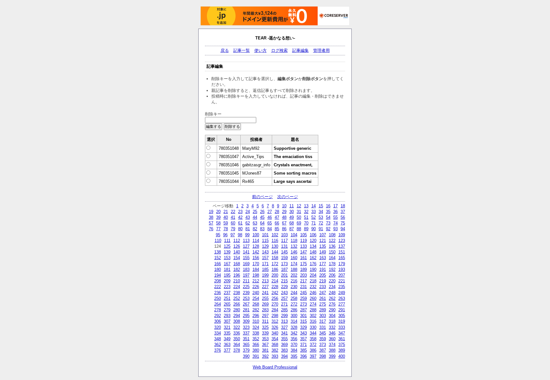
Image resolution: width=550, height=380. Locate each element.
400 (341, 356)
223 (227, 286)
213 (265, 281)
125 (227, 246)
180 (217, 269)
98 (240, 234)
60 (233, 223)
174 (294, 263)
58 (218, 223)
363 (227, 344)
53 (321, 217)
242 (274, 292)
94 (343, 228)
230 (294, 286)
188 (294, 269)
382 (274, 350)
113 (246, 240)
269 (265, 304)
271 (284, 304)
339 (265, 333)
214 (274, 281)
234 (332, 286)
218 (313, 281)
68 (291, 223)
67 (284, 223)
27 (269, 211)
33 (313, 211)
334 (217, 333)
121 (322, 240)
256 (274, 298)
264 (217, 304)
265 (227, 304)
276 (332, 304)
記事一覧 (241, 50)
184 (255, 269)
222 (217, 286)
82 (255, 228)
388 (332, 350)
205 (322, 275)
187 (284, 269)
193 (341, 269)
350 (236, 338)
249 (341, 292)
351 (246, 338)
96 (225, 234)
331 (322, 327)
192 (332, 269)
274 (313, 304)
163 (322, 257)
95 (218, 234)
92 (328, 228)
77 (218, 228)
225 (246, 286)
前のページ (262, 196)
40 (225, 217)
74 (335, 223)
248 (332, 292)
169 (246, 263)
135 (322, 246)
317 (322, 321)
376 (217, 350)
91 (321, 228)
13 (306, 206)
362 (217, 344)
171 (265, 263)
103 (284, 234)
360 (332, 338)
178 (332, 263)
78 (225, 228)
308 (236, 321)
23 (240, 211)
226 (255, 286)
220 (332, 281)
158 (274, 257)
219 (322, 281)
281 (246, 309)
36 (335, 211)
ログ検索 (279, 50)
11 (291, 206)
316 (313, 321)
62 (247, 223)
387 (322, 350)
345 (322, 333)
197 (246, 275)
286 (294, 309)
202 (294, 275)
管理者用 (321, 50)
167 (227, 263)
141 (246, 252)
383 (284, 350)
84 (269, 228)
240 (255, 292)
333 (341, 327)
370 (294, 344)
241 (265, 292)
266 (236, 304)
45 (262, 217)
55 (335, 217)
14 (313, 206)
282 (255, 309)
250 (217, 298)
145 (284, 252)
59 (225, 223)
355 (284, 338)
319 (341, 321)
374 (332, 344)
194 (217, 275)
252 (236, 298)
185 (265, 269)
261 (322, 298)
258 (294, 298)
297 (265, 315)
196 (236, 275)
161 (303, 257)
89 (306, 228)
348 (217, 338)
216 (294, 281)
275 (322, 304)
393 (274, 356)
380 (255, 350)
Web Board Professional (275, 367)
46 (269, 217)
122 (332, 240)
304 (332, 315)
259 (303, 298)
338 (255, 333)
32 (306, 211)
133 (303, 246)
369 (284, 344)
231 (303, 286)
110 (218, 240)
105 (303, 234)
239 (246, 292)
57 (211, 223)
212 (255, 281)
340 (274, 333)
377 (227, 350)
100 (255, 234)
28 (277, 211)
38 (211, 217)
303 (322, 315)
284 (274, 309)
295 (246, 315)
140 (236, 252)
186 (274, 269)
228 (274, 286)
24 (247, 211)
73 (328, 223)
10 (284, 206)
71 (313, 223)
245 (303, 292)
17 (335, 206)
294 (236, 315)
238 (236, 292)
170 (255, 263)
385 (303, 350)
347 (341, 333)
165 (341, 257)
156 (255, 257)
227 (265, 286)
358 (313, 338)
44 (255, 217)
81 (247, 228)
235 (341, 286)
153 (227, 257)
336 (236, 333)
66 (277, 223)
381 (265, 350)
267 (246, 304)
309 (246, 321)
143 (265, 252)
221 (341, 281)
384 (294, 350)
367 (265, 344)
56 (343, 217)
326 (274, 327)
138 (217, 252)
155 (246, 257)
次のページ (287, 196)
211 (246, 281)
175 (303, 263)
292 (217, 315)
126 (236, 246)
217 (303, 281)
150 (332, 252)
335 (227, 333)
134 (313, 246)
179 (341, 263)
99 (247, 234)
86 (284, 228)
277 (341, 304)
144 (274, 252)
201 (284, 275)
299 (284, 315)
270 (274, 304)
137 (341, 246)
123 (341, 240)
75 (343, 223)
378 (236, 350)
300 (294, 315)
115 (265, 240)
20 (218, 211)
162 (313, 257)
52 (313, 217)
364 (236, 344)
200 (274, 275)
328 (294, 327)
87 (291, 228)
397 (313, 356)
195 (227, 275)
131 (284, 246)
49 (291, 217)
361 (341, 338)
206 (332, 275)
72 (321, 223)
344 (313, 333)
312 (274, 321)
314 (294, 321)
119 (303, 240)
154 (236, 257)
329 (303, 327)
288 (313, 309)
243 (284, 292)
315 (303, 321)
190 (313, 269)
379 (246, 350)
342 (294, 333)
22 (233, 211)
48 (284, 217)
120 (313, 240)
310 (255, 321)
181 (227, 269)
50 (299, 217)
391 (255, 356)
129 (265, 246)
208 (217, 281)
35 (328, 211)
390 (246, 356)
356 (294, 338)
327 (284, 327)
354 (274, 338)
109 (341, 234)
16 (328, 206)
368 (274, 344)
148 (313, 252)
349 (227, 338)
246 (313, 292)
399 (332, 356)
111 (227, 240)
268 (255, 304)
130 (274, 246)
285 (284, 309)
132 (294, 246)
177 (322, 263)
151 (341, 252)
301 (303, 315)
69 (299, 223)
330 (313, 327)
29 (284, 211)
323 (246, 327)
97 (232, 234)
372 (313, 344)
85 (277, 228)
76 (211, 228)
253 (246, 298)
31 (299, 211)
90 (313, 228)
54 (328, 217)
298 (274, 315)
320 (217, 327)
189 (303, 269)
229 (284, 286)
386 (313, 350)
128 (255, 246)
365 (246, 344)
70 (306, 223)
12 (299, 206)
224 (236, 286)
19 (211, 211)
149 (322, 252)
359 (322, 338)
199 (265, 275)
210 (236, 281)
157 (265, 257)
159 (284, 257)
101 (265, 234)
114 (255, 240)
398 (322, 356)
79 (233, 228)
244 (294, 292)
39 (218, 217)
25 (255, 211)
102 (274, 234)
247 (322, 292)
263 (341, 298)
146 (294, 252)
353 (265, 338)
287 (303, 309)
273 (303, 304)
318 (332, 321)
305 (341, 315)
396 (303, 356)
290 (332, 309)
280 (236, 309)
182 (236, 269)
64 (262, 223)
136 (332, 246)
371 (303, 344)
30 (291, 211)
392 (265, 356)
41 (233, 217)
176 (313, 263)
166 (217, 263)
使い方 (260, 50)
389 (341, 350)
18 (343, 206)
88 (299, 228)
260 (313, 298)
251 (227, 298)
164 (332, 257)
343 (303, 333)
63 (255, 223)
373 (322, 344)
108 (332, 234)
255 (265, 298)
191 (322, 269)
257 (284, 298)
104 (294, 234)
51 (306, 217)
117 (284, 240)
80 (240, 228)
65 (269, 223)
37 (343, 211)
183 (246, 269)
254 (255, 298)
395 (294, 356)
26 (262, 211)
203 (303, 275)
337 (246, 333)
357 (303, 338)
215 (284, 281)
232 (313, 286)
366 (255, 344)
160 (294, 257)
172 (274, 263)
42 (240, 217)
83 (262, 228)
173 (284, 263)
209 (227, 281)
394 (284, 356)
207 (341, 275)
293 (227, 315)
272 (294, 304)
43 (247, 217)
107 (322, 234)
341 (284, 333)
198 (255, 275)
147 (303, 252)
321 (227, 327)
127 (246, 246)
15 (321, 206)
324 (255, 327)
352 (255, 338)
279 (227, 309)
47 (277, 217)
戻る (225, 50)
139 (227, 252)
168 (236, 263)
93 (335, 228)
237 (227, 292)
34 (321, 211)
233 (322, 286)
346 (332, 333)
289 (322, 309)
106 (313, 234)
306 (217, 321)
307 (227, 321)
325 (265, 327)
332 (332, 327)
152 (217, 257)
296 (255, 315)
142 (255, 252)
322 (236, 327)
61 (240, 223)
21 (225, 211)
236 (217, 292)
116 (274, 240)
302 (313, 315)
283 (265, 309)
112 (236, 240)
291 (341, 309)
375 (341, 344)
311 (265, 321)
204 (313, 275)
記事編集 (300, 50)
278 (217, 309)
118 (294, 240)
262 (332, 298)
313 (284, 321)
